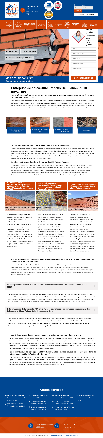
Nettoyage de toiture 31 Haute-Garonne (84, 24)
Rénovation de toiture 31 (75, 25)
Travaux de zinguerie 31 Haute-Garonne (67, 25)
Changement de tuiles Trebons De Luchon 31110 (40, 408)
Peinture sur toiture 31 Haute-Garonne (50, 24)
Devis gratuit (12, 51)
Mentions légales (57, 435)
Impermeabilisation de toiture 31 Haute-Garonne (29, 25)
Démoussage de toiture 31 (41, 24)
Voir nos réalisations (86, 14)
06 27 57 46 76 (32, 12)
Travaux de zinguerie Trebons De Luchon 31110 (64, 402)
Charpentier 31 (58, 24)
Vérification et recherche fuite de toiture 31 (18, 24)
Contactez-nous (72, 435)
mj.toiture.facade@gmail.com (19, 57)
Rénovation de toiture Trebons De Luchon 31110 (40, 402)
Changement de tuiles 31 (93, 24)
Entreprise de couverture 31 (9, 24)
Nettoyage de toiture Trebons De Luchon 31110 (64, 397)
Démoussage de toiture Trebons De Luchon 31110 (16, 405)
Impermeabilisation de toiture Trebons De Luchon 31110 (87, 398)
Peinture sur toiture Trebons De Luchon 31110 (64, 408)
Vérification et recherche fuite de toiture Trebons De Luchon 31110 (16, 398)
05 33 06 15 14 (32, 7)
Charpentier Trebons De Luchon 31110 (39, 397)
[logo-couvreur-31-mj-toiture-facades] (12, 10)
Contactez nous (29, 51)
